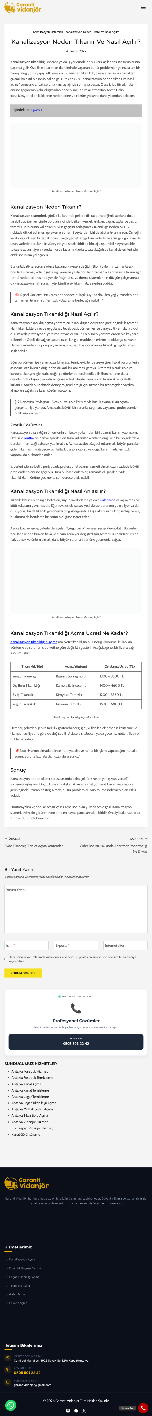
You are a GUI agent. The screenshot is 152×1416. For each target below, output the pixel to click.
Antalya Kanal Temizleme (30, 1090)
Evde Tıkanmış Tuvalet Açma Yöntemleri (34, 842)
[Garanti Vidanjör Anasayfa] (76, 1185)
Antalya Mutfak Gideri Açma (32, 1109)
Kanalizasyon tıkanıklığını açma (33, 642)
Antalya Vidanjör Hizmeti (29, 1122)
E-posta (63, 945)
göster (36, 110)
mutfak (29, 438)
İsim (10, 945)
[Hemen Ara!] (143, 1408)
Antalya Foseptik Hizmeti (29, 1071)
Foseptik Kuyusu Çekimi (25, 1268)
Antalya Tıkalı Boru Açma (29, 1115)
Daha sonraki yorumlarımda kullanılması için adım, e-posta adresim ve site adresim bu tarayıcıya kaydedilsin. (72, 959)
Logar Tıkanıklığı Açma (24, 1277)
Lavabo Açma (18, 1303)
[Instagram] (67, 1410)
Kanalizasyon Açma (22, 1259)
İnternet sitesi (115, 945)
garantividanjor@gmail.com (32, 1385)
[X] (84, 1410)
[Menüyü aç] (143, 7)
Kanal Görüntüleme (25, 1134)
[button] (10, 1405)
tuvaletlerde (106, 500)
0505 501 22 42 (27, 1373)
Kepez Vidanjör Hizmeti (36, 1128)
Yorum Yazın (16, 889)
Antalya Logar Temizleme (30, 1097)
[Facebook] (76, 1410)
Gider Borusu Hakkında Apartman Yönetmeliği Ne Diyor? (114, 845)
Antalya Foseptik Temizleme (32, 1078)
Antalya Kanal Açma (26, 1084)
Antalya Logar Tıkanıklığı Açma (33, 1103)
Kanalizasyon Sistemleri (48, 32)
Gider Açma (17, 1294)
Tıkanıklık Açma (19, 1285)
